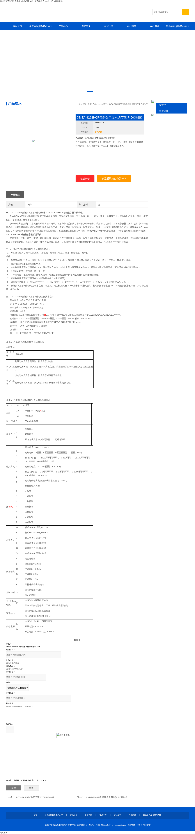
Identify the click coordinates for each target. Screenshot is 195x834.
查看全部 (163, 111)
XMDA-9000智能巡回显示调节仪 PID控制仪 (107, 797)
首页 (90, 104)
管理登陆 (147, 825)
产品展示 (73, 815)
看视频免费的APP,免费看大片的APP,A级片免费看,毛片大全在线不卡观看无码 (31, 1)
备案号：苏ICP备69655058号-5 (100, 825)
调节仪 (162, 105)
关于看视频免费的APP (40, 26)
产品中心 (63, 26)
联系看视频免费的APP (177, 26)
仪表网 (139, 825)
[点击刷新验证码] (63, 735)
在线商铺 (154, 26)
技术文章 (108, 26)
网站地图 (3, 833)
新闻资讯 (86, 26)
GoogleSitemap (120, 825)
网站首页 (17, 26)
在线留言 (131, 26)
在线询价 (85, 178)
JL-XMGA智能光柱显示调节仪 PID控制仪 (34, 797)
